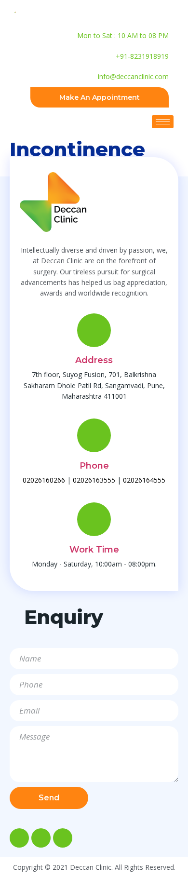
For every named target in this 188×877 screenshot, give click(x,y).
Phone (94, 465)
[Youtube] (62, 838)
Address (94, 360)
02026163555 (94, 480)
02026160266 (44, 480)
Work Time (94, 549)
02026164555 (144, 480)
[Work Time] (94, 519)
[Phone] (94, 435)
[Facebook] (19, 838)
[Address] (94, 330)
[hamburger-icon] (163, 121)
